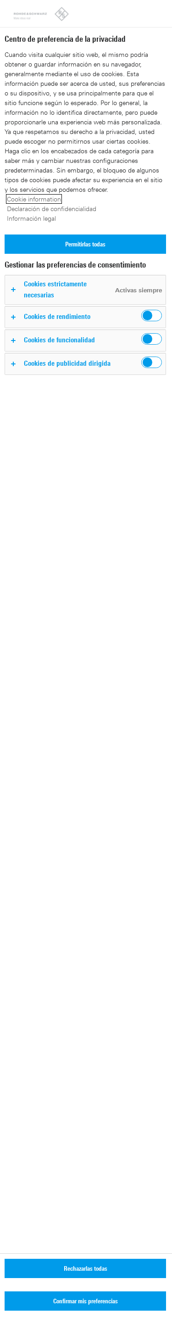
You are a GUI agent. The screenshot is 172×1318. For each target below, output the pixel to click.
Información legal (31, 218)
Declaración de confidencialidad (51, 208)
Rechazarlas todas (85, 1268)
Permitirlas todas (85, 244)
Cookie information (34, 199)
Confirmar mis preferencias (85, 1301)
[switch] (151, 315)
